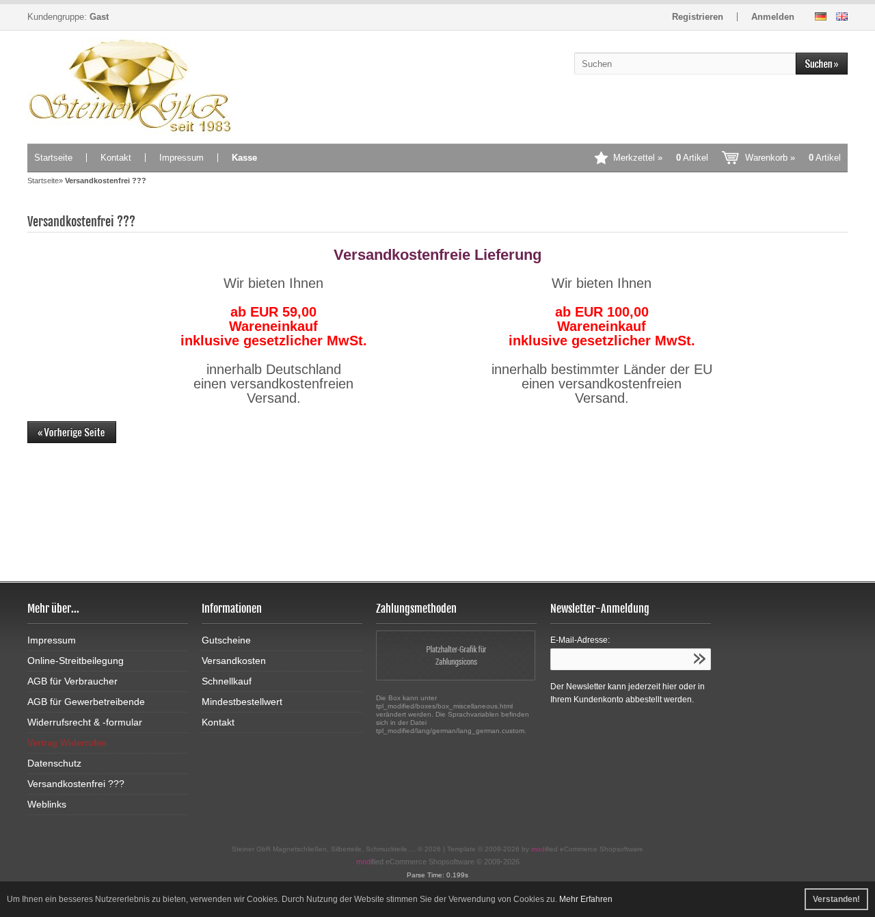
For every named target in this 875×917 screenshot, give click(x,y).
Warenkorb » (793, 157)
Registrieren (697, 17)
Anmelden (772, 17)
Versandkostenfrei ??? (75, 783)
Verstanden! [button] (836, 899)
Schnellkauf (227, 681)
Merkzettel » (660, 157)
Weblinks (46, 804)
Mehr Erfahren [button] (585, 899)
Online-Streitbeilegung (75, 660)
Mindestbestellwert (242, 701)
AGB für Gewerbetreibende (86, 701)
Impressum (181, 157)
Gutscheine (226, 640)
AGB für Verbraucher (72, 681)
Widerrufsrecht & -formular (84, 722)
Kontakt (115, 157)
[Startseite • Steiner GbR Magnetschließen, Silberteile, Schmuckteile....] (129, 86)
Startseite (53, 157)
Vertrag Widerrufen (67, 743)
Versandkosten (234, 660)
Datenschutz (54, 763)
